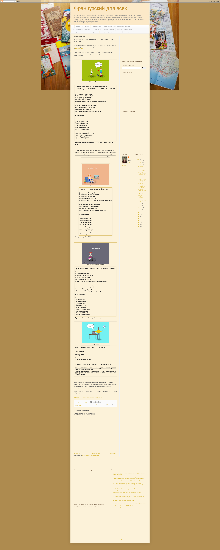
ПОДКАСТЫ (79, 26)
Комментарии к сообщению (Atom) (90, 455)
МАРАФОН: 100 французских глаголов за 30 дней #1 (142, 185)
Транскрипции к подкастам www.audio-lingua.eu (117, 26)
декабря (140, 160)
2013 (138, 222)
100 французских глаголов (84, 404)
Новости (119, 32)
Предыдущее (113, 453)
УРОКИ (87, 26)
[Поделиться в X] (97, 402)
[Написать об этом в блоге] (95, 402)
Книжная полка (96, 29)
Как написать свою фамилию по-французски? (124, 500)
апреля (140, 203)
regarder (76, 405)
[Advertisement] (135, 47)
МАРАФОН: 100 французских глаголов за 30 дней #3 (142, 174)
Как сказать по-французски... (125, 29)
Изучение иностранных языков (81, 29)
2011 (138, 226)
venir (80, 405)
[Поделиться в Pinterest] (100, 402)
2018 (138, 212)
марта (139, 205)
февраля (140, 207)
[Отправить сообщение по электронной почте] (91, 401)
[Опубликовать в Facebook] (98, 402)
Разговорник (127, 32)
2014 (138, 220)
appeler (108, 404)
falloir (111, 404)
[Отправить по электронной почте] (93, 402)
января (140, 209)
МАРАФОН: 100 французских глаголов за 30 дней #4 (88, 397)
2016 (138, 216)
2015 (138, 218)
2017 (138, 214)
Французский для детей (107, 32)
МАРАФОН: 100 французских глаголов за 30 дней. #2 (142, 179)
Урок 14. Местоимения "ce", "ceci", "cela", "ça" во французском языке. (129, 503)
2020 (138, 157)
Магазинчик (136, 32)
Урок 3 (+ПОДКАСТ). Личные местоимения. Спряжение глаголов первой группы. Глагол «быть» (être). (128, 489)
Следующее (77, 453)
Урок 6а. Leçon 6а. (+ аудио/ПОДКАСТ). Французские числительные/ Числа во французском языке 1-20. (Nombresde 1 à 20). (129, 506)
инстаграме (78, 388)
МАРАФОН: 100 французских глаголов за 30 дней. (142, 191)
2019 (138, 159)
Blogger (121, 539)
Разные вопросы (96, 26)
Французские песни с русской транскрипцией (85, 32)
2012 (138, 224)
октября (140, 165)
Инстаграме (78, 54)
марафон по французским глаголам (98, 404)
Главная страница (95, 453)
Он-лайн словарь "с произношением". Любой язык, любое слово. (128, 481)
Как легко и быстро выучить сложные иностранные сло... (142, 198)
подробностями (79, 48)
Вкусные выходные (109, 29)
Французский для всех (100, 8)
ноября (140, 162)
